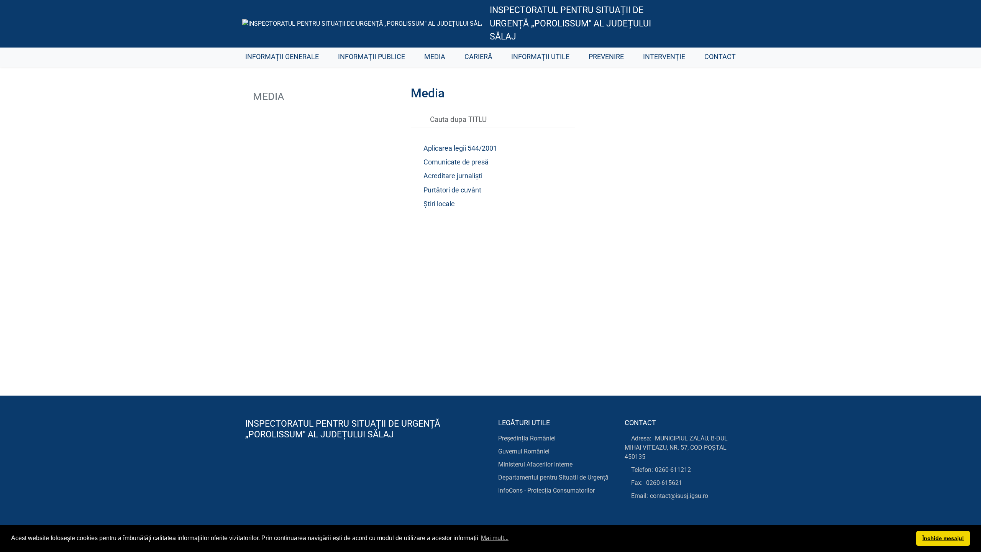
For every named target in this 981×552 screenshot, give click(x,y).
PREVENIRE (606, 57)
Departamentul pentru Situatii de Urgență (553, 477)
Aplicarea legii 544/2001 (460, 148)
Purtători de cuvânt (452, 190)
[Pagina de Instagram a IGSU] (726, 24)
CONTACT (720, 57)
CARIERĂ (478, 57)
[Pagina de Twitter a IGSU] (692, 24)
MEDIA (434, 57)
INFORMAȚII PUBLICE (371, 57)
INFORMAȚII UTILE (540, 57)
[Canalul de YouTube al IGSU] (709, 24)
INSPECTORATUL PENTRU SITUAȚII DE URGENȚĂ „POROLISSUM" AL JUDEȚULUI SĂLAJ (570, 23)
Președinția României (527, 438)
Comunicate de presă (456, 162)
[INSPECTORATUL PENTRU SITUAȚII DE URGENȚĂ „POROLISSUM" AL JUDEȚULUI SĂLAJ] (362, 23)
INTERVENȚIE (664, 57)
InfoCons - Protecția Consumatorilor (546, 490)
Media (267, 96)
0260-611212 (673, 469)
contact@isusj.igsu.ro (679, 495)
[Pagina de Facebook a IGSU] (674, 24)
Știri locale (439, 204)
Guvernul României (524, 451)
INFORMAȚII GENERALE (282, 57)
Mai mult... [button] (495, 538)
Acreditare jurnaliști (452, 176)
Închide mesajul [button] (943, 538)
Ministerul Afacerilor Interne (535, 464)
